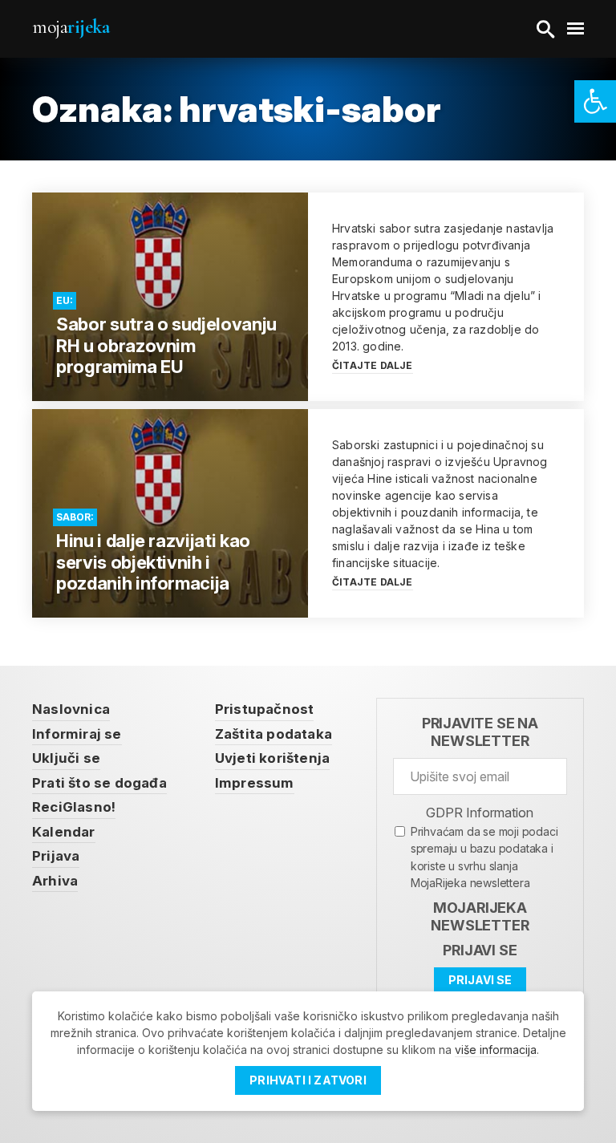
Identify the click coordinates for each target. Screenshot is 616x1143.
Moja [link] (70, 27)
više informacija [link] (496, 1049)
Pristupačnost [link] (264, 709)
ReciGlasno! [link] (74, 807)
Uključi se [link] (66, 758)
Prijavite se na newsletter (480, 732)
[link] (595, 101)
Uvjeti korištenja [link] (272, 758)
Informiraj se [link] (77, 734)
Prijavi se (480, 950)
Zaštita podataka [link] (273, 734)
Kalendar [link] (63, 832)
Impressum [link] (254, 783)
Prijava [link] (55, 856)
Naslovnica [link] (71, 709)
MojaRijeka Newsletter (480, 916)
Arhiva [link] (55, 881)
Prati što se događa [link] (99, 783)
